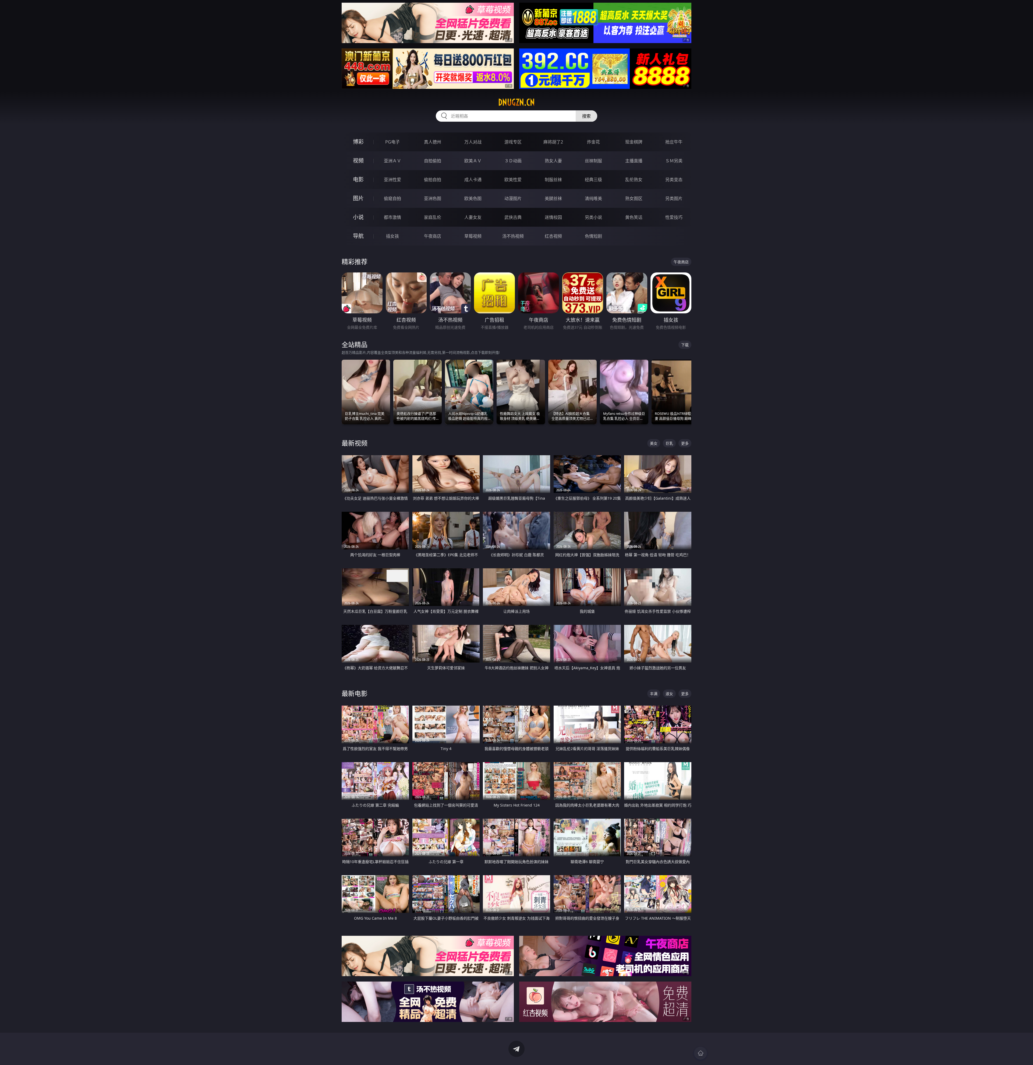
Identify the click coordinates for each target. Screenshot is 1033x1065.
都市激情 (392, 217)
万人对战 (473, 142)
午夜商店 (432, 236)
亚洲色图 (432, 198)
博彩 (358, 141)
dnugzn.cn (516, 102)
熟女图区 (633, 198)
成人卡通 (473, 180)
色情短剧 (593, 236)
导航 (358, 236)
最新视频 (354, 443)
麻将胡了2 (553, 142)
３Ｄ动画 (513, 161)
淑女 (669, 693)
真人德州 (432, 142)
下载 (685, 344)
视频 (358, 160)
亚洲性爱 (392, 180)
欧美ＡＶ (473, 161)
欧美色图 (473, 198)
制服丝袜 (553, 180)
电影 (358, 179)
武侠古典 (513, 217)
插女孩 (392, 236)
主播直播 (633, 161)
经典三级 (593, 180)
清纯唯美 (593, 198)
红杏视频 (553, 236)
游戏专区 (513, 142)
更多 (685, 443)
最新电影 (354, 693)
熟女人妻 (553, 161)
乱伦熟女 (633, 180)
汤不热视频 (513, 236)
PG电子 (392, 142)
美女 (653, 443)
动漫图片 (513, 198)
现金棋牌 (633, 142)
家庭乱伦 (432, 217)
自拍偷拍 (432, 161)
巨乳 (669, 443)
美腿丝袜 (553, 198)
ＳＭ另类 (673, 161)
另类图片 (673, 198)
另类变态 (673, 180)
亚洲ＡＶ (392, 161)
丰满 (653, 693)
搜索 (586, 116)
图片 (358, 198)
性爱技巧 (673, 217)
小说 (358, 217)
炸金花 (593, 142)
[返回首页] (700, 1053)
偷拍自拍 (432, 180)
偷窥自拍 (392, 198)
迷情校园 (553, 217)
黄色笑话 (633, 217)
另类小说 (593, 217)
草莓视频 (473, 236)
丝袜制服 (593, 161)
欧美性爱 (513, 180)
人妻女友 (473, 217)
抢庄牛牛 (673, 142)
